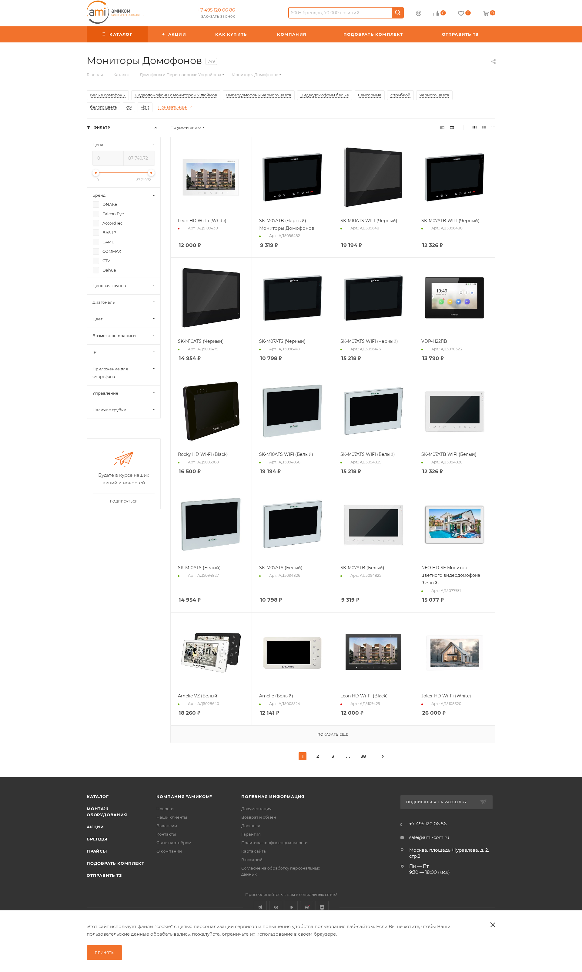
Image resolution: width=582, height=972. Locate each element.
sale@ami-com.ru (429, 837)
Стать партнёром (173, 842)
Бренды (97, 839)
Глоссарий (252, 859)
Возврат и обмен (258, 817)
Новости (165, 808)
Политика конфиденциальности (274, 842)
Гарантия (251, 834)
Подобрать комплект (115, 863)
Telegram (260, 907)
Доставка (250, 825)
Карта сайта (253, 851)
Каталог (98, 796)
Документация (256, 808)
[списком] (484, 127)
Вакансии (166, 825)
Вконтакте (275, 907)
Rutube (306, 907)
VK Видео (291, 907)
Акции (95, 826)
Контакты (166, 834)
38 (363, 756)
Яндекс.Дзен (322, 907)
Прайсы (97, 851)
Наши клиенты (171, 817)
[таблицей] (493, 127)
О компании (169, 851)
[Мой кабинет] (418, 14)
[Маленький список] (442, 127)
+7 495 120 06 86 (216, 10)
